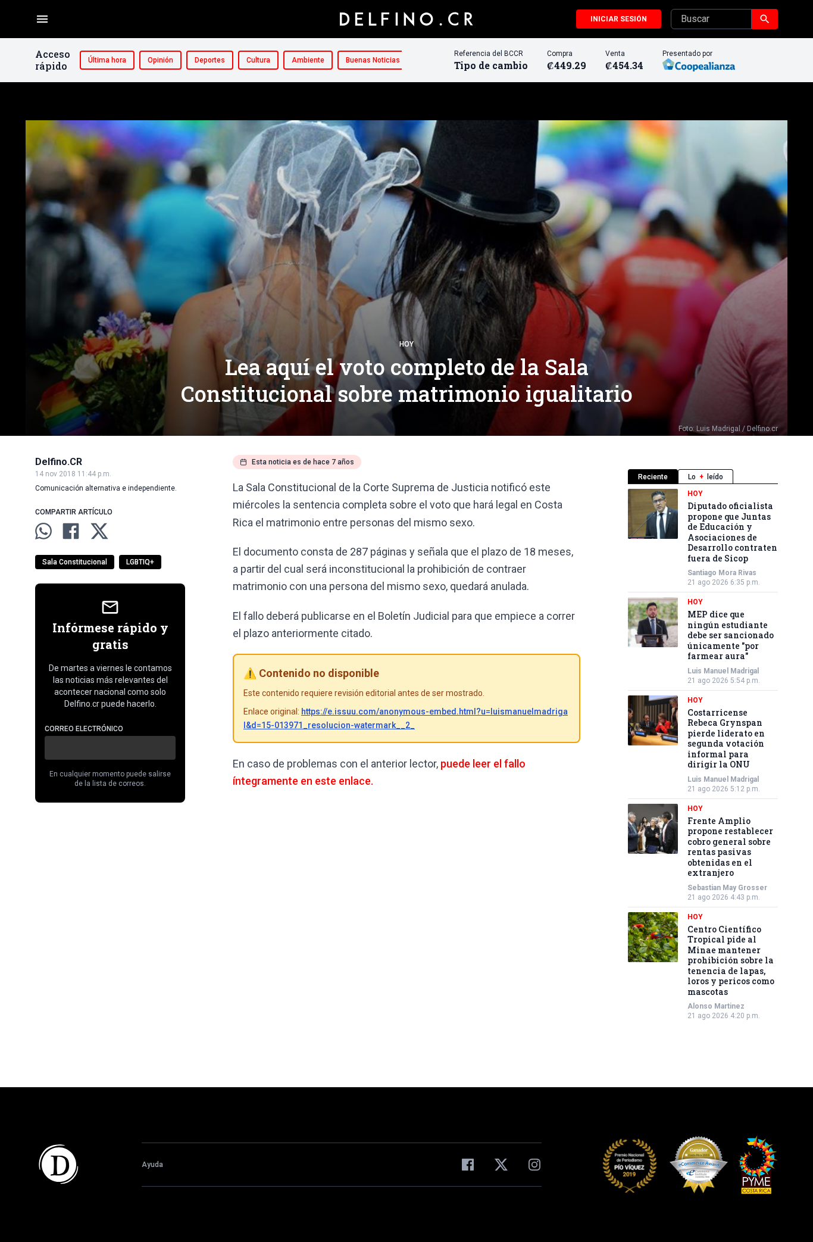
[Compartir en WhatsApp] (43, 531)
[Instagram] (534, 1164)
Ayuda (152, 1164)
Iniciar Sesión (618, 19)
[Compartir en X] (99, 531)
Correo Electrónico (84, 729)
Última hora (107, 60)
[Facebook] (468, 1164)
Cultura (258, 60)
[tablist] (703, 476)
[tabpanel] (703, 755)
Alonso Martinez (716, 1006)
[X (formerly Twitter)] (501, 1164)
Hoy (406, 344)
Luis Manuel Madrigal (723, 671)
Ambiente (308, 60)
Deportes (210, 60)
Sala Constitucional (74, 562)
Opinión (160, 60)
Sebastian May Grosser (727, 888)
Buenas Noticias (373, 60)
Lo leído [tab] (705, 477)
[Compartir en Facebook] (70, 531)
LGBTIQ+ (140, 562)
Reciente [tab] (653, 477)
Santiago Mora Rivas (721, 573)
